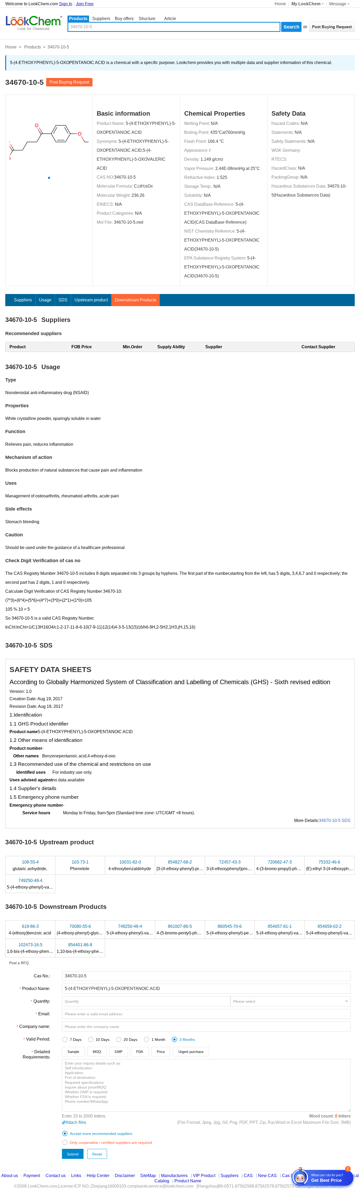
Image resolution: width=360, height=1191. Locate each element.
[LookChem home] (33, 23)
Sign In (65, 4)
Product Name (187, 1181)
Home (280, 4)
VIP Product (204, 1175)
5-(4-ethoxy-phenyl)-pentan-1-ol (236, 929)
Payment (31, 1175)
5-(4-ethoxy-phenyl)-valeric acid (37, 883)
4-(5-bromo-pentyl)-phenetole (184, 929)
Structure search (147, 19)
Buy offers (124, 18)
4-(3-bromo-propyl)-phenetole (284, 865)
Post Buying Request (69, 82)
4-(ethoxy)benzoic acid (30, 929)
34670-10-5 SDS (335, 820)
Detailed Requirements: (36, 1054)
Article (170, 18)
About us (9, 1175)
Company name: (34, 1026)
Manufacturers (174, 1175)
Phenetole (80, 865)
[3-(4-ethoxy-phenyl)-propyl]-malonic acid (195, 865)
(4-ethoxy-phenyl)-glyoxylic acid (87, 929)
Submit (73, 1154)
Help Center (98, 1175)
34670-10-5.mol (128, 222)
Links (76, 1175)
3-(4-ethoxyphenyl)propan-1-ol (235, 865)
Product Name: (36, 988)
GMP (119, 1052)
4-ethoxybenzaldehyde (130, 865)
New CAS (267, 1175)
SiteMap (148, 1175)
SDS (63, 300)
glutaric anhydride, (30, 865)
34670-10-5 (125, 177)
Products (78, 18)
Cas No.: (42, 976)
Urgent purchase (190, 1052)
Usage (45, 300)
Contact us (56, 1175)
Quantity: (41, 1001)
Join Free (85, 4)
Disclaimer (125, 1175)
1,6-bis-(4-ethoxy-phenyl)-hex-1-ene (41, 948)
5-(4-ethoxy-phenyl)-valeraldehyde (289, 929)
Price (161, 1052)
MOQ (97, 1052)
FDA (139, 1052)
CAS (248, 1175)
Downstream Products (135, 300)
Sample (73, 1052)
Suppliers (101, 18)
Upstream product (91, 300)
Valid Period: (38, 1039)
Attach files (76, 1122)
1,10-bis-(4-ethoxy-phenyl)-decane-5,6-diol (97, 948)
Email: (44, 1014)
